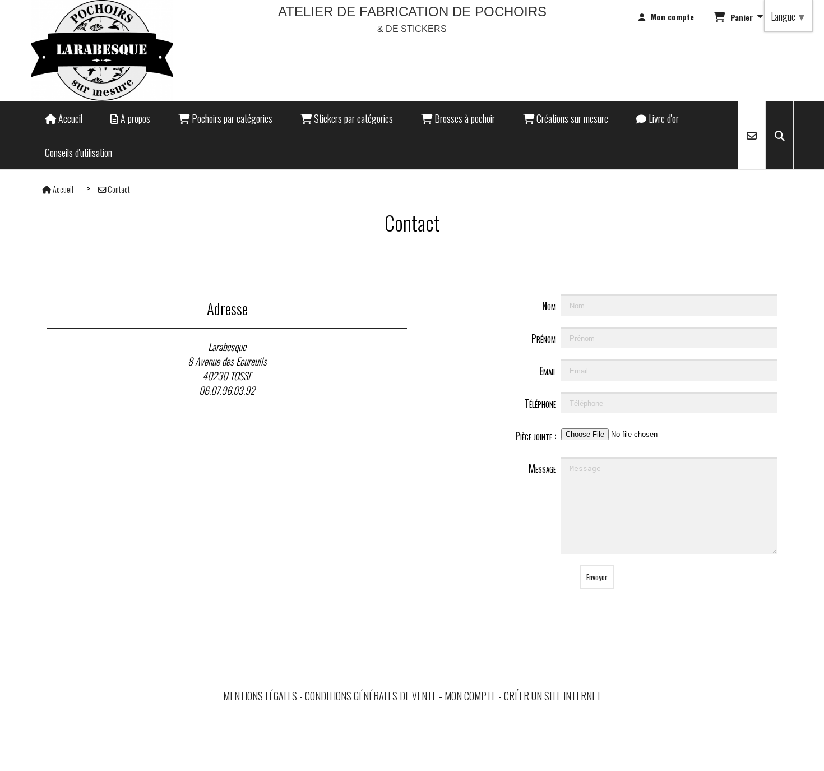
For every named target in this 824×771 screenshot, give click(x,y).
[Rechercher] (779, 135)
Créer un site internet (552, 696)
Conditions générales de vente (371, 696)
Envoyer (597, 577)
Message (542, 468)
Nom (549, 305)
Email (547, 370)
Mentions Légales (260, 696)
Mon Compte (470, 696)
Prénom (543, 338)
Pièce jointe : (535, 435)
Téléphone (540, 403)
